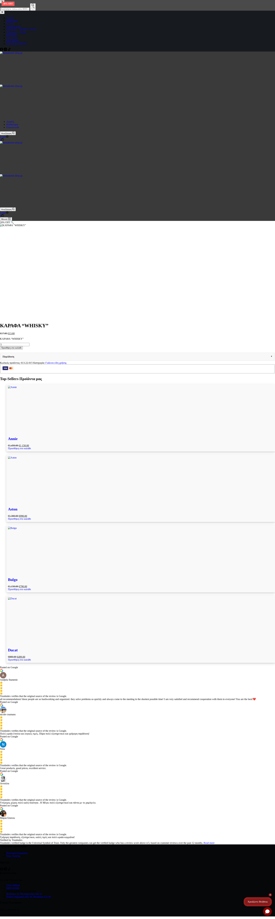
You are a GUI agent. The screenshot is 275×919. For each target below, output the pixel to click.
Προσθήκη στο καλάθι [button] (19, 448)
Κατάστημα (12, 124)
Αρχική (10, 121)
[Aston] (140, 480)
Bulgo (13, 580)
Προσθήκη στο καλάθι (11, 348)
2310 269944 (13, 885)
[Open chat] (267, 911)
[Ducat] (140, 621)
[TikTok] (9, 869)
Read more (209, 843)
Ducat (13, 650)
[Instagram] (6, 869)
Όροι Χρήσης (13, 856)
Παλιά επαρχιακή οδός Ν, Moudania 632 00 (28, 896)
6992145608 (12, 888)
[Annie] (140, 409)
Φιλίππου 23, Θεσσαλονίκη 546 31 (24, 894)
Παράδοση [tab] (8, 356)
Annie (13, 439)
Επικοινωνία (12, 127)
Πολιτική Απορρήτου (17, 853)
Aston (12, 509)
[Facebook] (2, 869)
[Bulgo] (140, 550)
